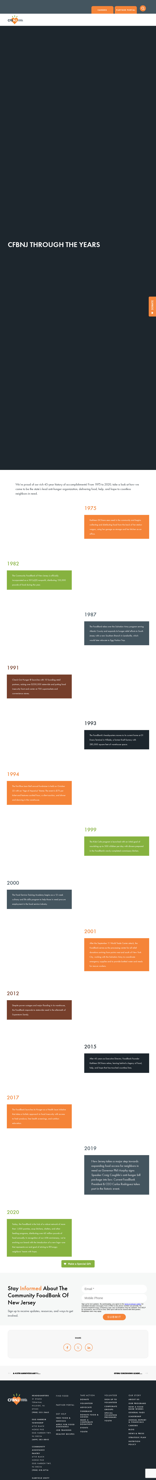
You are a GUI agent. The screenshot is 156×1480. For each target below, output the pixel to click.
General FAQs (137, 1412)
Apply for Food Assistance (65, 1425)
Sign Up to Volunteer (111, 1401)
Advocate (86, 1407)
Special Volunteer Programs (111, 1415)
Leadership (135, 1416)
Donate (84, 1399)
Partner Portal (125, 10)
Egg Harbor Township (39, 1421)
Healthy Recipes (65, 1434)
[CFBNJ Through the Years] (67, 1347)
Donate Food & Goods (89, 1416)
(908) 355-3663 (40, 1412)
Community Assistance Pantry (38, 1450)
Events (84, 1427)
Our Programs (137, 1403)
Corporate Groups (111, 1408)
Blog (132, 1429)
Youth (84, 1431)
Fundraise (86, 1411)
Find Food (62, 1396)
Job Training (64, 1430)
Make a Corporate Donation (86, 1422)
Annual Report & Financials (137, 1421)
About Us (134, 1399)
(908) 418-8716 (40, 1470)
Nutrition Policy (134, 1443)
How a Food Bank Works (136, 1408)
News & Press (136, 1433)
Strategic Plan (137, 1437)
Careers (102, 10)
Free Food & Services (63, 1419)
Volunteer (86, 1403)
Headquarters (40, 1395)
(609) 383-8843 (40, 1439)
